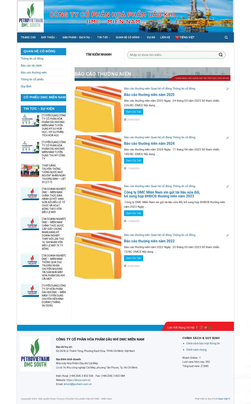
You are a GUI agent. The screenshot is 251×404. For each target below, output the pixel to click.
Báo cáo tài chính (31, 65)
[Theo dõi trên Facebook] (196, 327)
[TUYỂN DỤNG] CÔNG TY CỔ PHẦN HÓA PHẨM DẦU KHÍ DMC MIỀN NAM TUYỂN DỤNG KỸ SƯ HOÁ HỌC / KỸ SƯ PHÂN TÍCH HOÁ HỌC (54, 125)
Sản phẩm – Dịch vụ (76, 37)
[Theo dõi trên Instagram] (201, 327)
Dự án (151, 37)
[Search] (226, 37)
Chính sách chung (196, 349)
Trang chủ (28, 37)
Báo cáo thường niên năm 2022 (149, 241)
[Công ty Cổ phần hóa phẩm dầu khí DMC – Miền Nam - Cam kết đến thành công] (31, 16)
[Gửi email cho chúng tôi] (210, 327)
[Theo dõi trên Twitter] (205, 327)
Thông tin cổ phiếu (32, 79)
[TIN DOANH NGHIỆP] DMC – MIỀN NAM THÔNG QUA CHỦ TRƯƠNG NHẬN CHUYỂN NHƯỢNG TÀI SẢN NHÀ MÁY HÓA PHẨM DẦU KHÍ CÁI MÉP (54, 267)
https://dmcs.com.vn (78, 380)
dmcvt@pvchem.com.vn (78, 384)
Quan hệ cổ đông (127, 37)
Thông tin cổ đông (184, 88)
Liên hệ (165, 37)
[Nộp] (221, 55)
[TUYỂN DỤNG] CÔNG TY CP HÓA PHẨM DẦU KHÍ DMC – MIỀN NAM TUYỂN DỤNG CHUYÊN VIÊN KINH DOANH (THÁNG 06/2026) (54, 295)
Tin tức (102, 37)
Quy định (26, 86)
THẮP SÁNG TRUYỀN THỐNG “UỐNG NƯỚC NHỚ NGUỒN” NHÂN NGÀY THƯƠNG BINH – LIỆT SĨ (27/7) (54, 174)
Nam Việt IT (224, 398)
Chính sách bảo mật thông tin (203, 343)
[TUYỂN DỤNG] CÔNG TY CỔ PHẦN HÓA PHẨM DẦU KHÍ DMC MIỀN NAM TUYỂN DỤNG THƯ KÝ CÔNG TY (54, 150)
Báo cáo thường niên (137, 88)
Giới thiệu (48, 37)
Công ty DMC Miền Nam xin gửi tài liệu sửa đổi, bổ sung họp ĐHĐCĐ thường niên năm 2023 (162, 194)
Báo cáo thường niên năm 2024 (149, 143)
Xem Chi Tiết (133, 111)
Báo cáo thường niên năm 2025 (149, 95)
